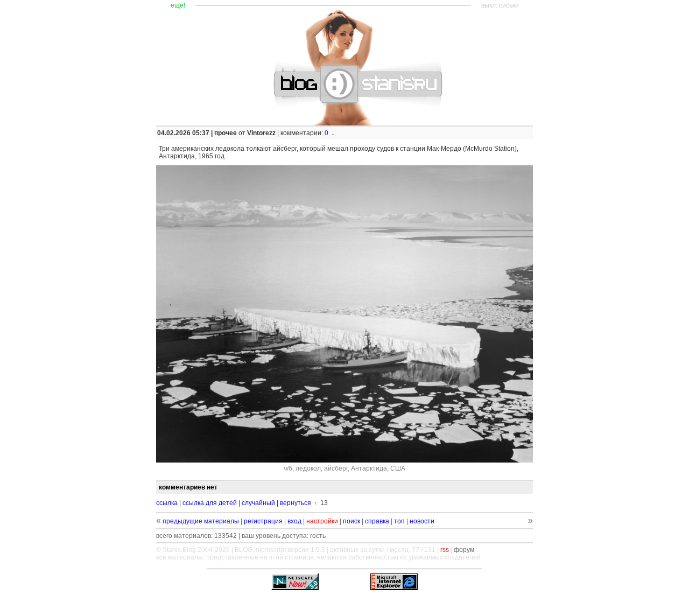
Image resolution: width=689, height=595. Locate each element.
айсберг (336, 468)
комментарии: (302, 133)
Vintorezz (261, 133)
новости (422, 521)
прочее (225, 133)
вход (294, 521)
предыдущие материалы (201, 521)
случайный (258, 503)
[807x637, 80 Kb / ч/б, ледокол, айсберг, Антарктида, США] (344, 314)
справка (377, 521)
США (397, 468)
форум (464, 550)
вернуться (295, 503)
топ (399, 521)
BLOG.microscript (260, 550)
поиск (351, 521)
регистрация (263, 521)
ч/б (288, 468)
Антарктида (369, 468)
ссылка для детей (209, 503)
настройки (322, 521)
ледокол (308, 468)
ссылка (167, 503)
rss (444, 550)
